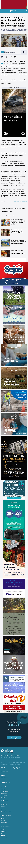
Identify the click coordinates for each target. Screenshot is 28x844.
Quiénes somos (4, 777)
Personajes (3, 839)
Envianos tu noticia (5, 779)
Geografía (3, 831)
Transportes (3, 820)
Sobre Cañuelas (5, 826)
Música (2, 833)
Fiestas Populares (5, 791)
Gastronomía (4, 793)
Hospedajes (4, 795)
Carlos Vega (3, 809)
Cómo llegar (3, 786)
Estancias (3, 797)
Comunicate (4, 771)
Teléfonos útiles (4, 818)
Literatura (3, 835)
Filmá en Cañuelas (5, 808)
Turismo (3, 14)
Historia (2, 829)
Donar (12, 737)
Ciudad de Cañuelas (5, 787)
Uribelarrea (22, 208)
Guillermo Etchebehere (6, 811)
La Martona (3, 806)
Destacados (4, 800)
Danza (16, 208)
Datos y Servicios (6, 815)
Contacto (3, 775)
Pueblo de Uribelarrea (7, 208)
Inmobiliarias (4, 822)
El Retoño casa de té (7, 211)
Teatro (17, 206)
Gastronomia (11, 206)
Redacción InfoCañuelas (20, 201)
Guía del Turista (5, 782)
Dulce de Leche (4, 804)
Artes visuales (4, 837)
